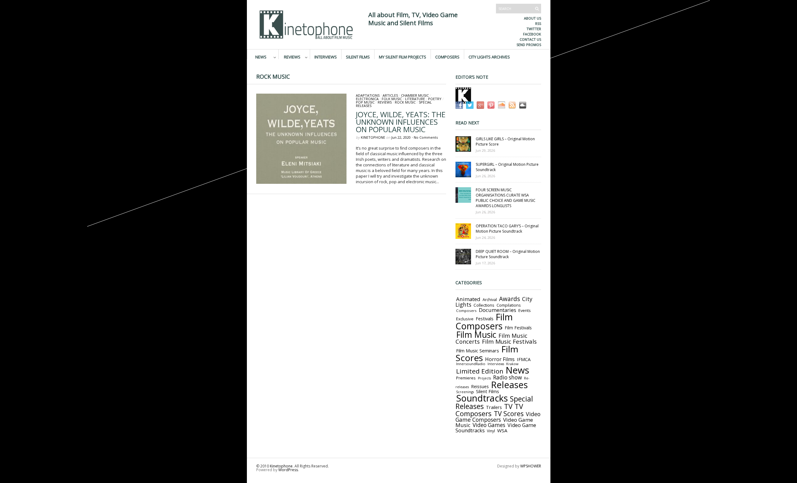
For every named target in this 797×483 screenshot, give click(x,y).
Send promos (528, 44)
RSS (538, 23)
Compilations (509, 305)
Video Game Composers (497, 416)
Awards (509, 299)
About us (532, 18)
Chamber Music (415, 95)
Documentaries (497, 309)
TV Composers (489, 410)
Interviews (325, 56)
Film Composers (484, 321)
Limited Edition (479, 371)
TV (508, 406)
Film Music (476, 334)
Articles (390, 95)
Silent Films (358, 56)
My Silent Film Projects (402, 56)
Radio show (507, 377)
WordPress (288, 469)
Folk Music (392, 98)
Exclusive (465, 319)
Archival (490, 299)
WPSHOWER (530, 466)
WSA (502, 430)
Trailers (494, 407)
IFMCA (524, 359)
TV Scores (509, 413)
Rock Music (405, 102)
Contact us (530, 39)
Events (524, 310)
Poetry (434, 98)
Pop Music (365, 102)
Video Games (489, 425)
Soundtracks (482, 398)
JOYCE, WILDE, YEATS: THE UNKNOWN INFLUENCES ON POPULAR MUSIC (401, 121)
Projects (484, 378)
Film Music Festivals (509, 341)
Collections (484, 305)
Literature (415, 98)
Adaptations (368, 95)
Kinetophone (373, 137)
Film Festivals (518, 328)
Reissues (480, 386)
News (260, 56)
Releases (509, 385)
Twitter (533, 28)
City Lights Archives (489, 56)
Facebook (532, 34)
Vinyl (491, 430)
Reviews (292, 56)
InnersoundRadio (470, 363)
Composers (447, 56)
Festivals (484, 318)
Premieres (466, 378)
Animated (468, 299)
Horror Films (500, 359)
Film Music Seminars (477, 350)
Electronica (367, 98)
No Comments (426, 137)
